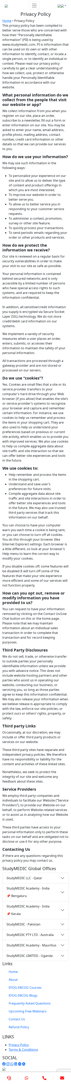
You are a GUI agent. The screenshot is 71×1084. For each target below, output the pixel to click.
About (13, 979)
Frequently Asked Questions (30, 1003)
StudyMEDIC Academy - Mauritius (31, 945)
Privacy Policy (19, 1045)
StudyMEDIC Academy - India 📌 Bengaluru (28, 892)
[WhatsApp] (27, 1078)
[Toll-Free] (44, 1078)
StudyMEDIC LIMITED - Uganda (30, 956)
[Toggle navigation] (34, 5)
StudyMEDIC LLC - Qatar (24, 878)
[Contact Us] (9, 1078)
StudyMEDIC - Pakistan (23, 924)
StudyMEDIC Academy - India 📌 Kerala (28, 910)
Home (6, 21)
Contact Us (17, 1019)
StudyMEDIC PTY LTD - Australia (30, 935)
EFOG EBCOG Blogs (23, 995)
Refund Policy (19, 1027)
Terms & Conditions (23, 1049)
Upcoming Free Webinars (28, 1011)
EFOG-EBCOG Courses (25, 987)
